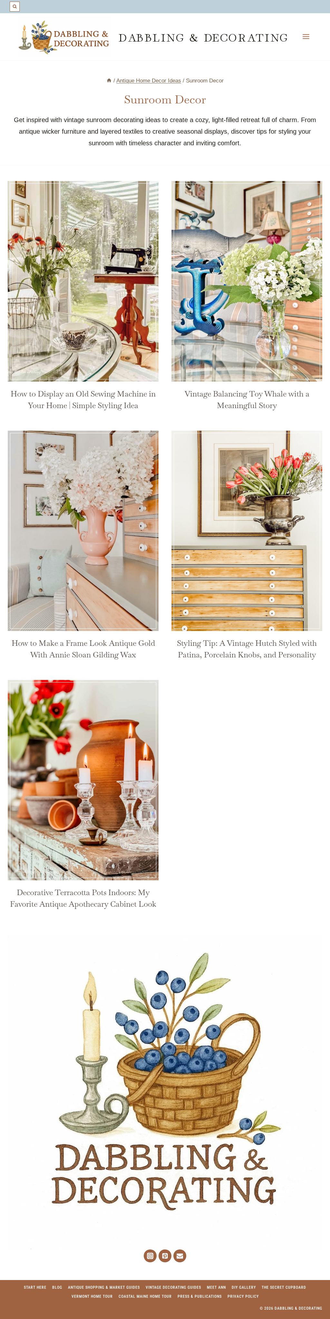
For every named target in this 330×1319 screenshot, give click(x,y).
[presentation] (83, 281)
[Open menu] (306, 37)
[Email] (179, 1255)
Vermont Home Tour (92, 1296)
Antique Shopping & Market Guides (104, 1287)
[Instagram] (150, 1255)
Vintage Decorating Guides (173, 1287)
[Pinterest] (165, 1255)
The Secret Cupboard (284, 1287)
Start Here (35, 1287)
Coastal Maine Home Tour (145, 1296)
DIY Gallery (244, 1287)
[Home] (109, 81)
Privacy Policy (243, 1296)
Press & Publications (200, 1296)
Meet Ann (216, 1287)
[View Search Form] (15, 7)
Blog (57, 1287)
